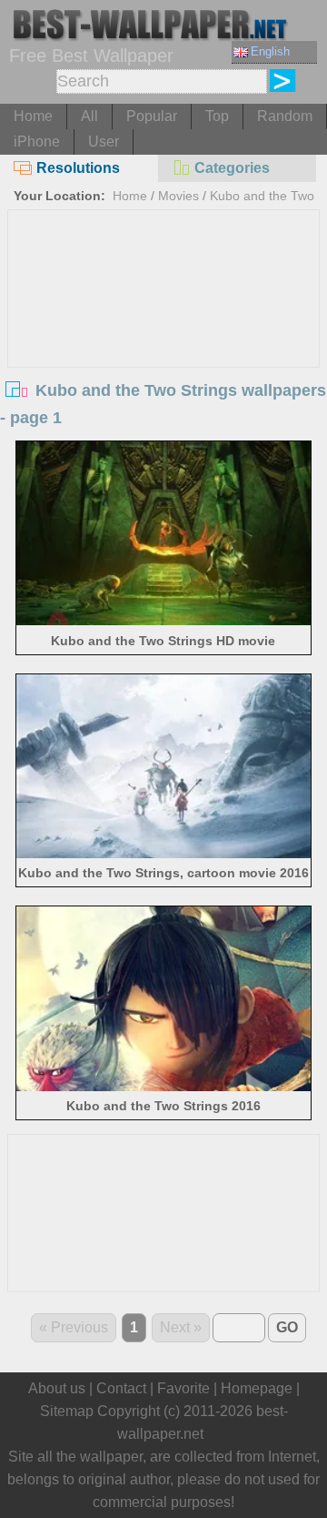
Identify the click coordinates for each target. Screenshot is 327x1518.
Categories (232, 168)
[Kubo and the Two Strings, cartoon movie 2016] (163, 853)
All (89, 116)
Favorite (183, 1388)
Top (217, 116)
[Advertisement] (163, 346)
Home (33, 116)
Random (284, 116)
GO (287, 1327)
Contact (121, 1388)
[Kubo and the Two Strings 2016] (163, 1086)
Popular (151, 116)
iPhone (37, 141)
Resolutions (78, 168)
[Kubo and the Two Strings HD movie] (163, 620)
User (103, 141)
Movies (178, 195)
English (270, 51)
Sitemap (67, 1411)
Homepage (256, 1388)
